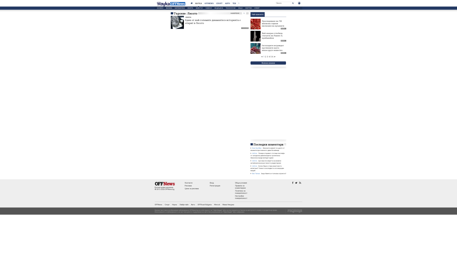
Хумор (256, 8)
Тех (234, 3)
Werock (217, 205)
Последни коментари (268, 144)
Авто (227, 3)
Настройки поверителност (241, 197)
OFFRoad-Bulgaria (205, 205)
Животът (199, 8)
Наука (198, 3)
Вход (212, 183)
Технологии (231, 8)
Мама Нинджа (228, 205)
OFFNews (158, 205)
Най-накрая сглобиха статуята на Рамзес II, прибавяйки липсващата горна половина (272, 38)
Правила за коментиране (240, 187)
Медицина (218, 8)
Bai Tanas (256, 173)
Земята (190, 8)
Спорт (219, 3)
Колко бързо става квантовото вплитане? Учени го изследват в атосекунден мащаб (267, 168)
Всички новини (268, 63)
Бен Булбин (257, 148)
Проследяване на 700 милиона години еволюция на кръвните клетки (273, 24)
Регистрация (215, 186)
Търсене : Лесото (185, 13)
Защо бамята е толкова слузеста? (273, 173)
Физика (169, 8)
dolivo (254, 153)
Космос (160, 8)
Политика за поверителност (241, 192)
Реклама (188, 186)
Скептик (248, 8)
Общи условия (241, 183)
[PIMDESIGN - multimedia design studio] (294, 211)
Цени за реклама (192, 189)
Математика (180, 8)
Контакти (188, 183)
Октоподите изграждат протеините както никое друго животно (273, 47)
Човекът (208, 8)
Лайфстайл (184, 205)
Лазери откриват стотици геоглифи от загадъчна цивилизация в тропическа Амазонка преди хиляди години (268, 155)
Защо (240, 8)
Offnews (209, 3)
